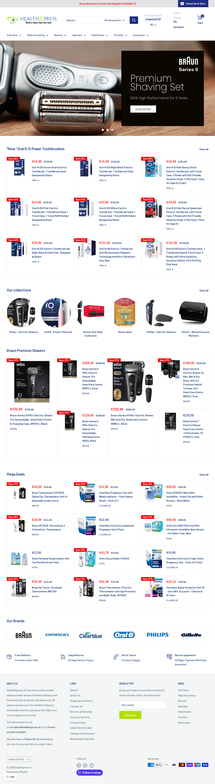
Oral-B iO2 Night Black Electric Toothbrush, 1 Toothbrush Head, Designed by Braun (116, 147)
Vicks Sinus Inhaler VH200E (114, 534)
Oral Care (12, 35)
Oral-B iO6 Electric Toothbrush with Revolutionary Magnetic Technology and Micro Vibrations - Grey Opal (117, 230)
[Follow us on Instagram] (85, 741)
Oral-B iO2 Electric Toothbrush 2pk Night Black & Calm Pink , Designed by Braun (51, 228)
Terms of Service (80, 693)
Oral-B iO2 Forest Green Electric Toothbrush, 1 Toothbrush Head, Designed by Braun (49, 147)
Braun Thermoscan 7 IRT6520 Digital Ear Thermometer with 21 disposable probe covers (49, 472)
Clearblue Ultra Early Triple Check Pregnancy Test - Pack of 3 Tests (185, 536)
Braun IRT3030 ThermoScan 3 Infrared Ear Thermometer (48, 503)
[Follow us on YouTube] (91, 741)
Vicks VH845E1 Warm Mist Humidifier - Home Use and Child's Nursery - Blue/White (184, 472)
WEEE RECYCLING (81, 704)
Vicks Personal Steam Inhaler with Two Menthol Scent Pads (51, 536)
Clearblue (105, 481)
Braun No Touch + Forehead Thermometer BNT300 (47, 565)
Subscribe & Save (195, 3)
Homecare (139, 35)
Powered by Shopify (17, 748)
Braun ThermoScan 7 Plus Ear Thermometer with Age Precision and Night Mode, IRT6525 (117, 567)
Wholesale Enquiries (82, 715)
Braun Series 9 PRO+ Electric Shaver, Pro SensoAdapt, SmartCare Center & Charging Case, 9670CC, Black (31, 395)
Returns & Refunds (81, 687)
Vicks (169, 481)
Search (74, 666)
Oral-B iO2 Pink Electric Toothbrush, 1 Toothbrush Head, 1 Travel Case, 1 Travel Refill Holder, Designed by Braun (50, 190)
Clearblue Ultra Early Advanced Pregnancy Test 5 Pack (116, 503)
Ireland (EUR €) (16, 735)
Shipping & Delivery (81, 676)
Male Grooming (36, 35)
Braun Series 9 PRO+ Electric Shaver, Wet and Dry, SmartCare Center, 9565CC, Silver (132, 395)
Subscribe (130, 691)
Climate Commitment (82, 709)
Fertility (118, 35)
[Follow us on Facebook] (78, 741)
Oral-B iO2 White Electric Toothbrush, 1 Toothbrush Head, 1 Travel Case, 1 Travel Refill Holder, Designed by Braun (117, 190)
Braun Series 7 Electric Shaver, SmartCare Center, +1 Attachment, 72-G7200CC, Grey (193, 405)
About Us (75, 671)
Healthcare (98, 35)
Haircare (77, 35)
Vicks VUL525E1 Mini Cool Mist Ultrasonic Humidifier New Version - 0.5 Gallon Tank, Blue (185, 505)
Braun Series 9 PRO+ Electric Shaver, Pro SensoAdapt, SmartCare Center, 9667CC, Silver (92, 355)
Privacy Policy (78, 698)
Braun (13, 405)
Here (137, 636)
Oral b (35, 156)
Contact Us (76, 682)
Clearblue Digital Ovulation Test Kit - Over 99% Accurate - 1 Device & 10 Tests (185, 567)
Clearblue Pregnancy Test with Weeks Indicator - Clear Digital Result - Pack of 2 (116, 472)
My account (179, 24)
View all (204, 125)
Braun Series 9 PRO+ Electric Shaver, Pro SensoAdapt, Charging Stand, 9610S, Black (91, 407)
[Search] (134, 20)
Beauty (58, 35)
